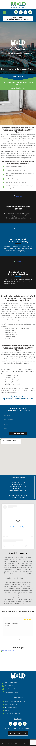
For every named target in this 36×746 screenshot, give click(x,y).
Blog (31, 743)
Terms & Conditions (17, 743)
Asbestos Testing (11, 704)
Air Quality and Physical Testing (18, 273)
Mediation (8, 710)
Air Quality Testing (11, 707)
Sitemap (26, 743)
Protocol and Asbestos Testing (18, 240)
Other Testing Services (13, 713)
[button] (4, 12)
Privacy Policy (6, 743)
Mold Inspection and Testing (18, 207)
